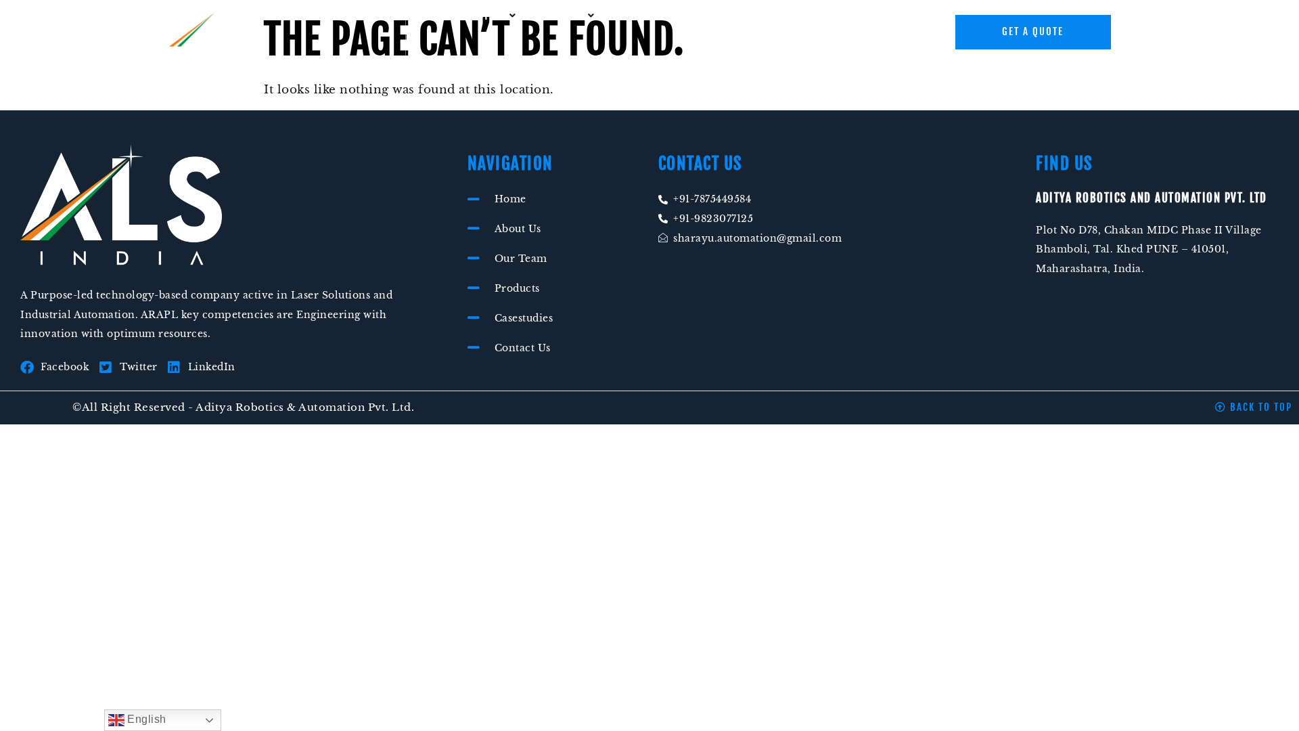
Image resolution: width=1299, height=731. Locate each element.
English (145, 719)
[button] (488, 15)
